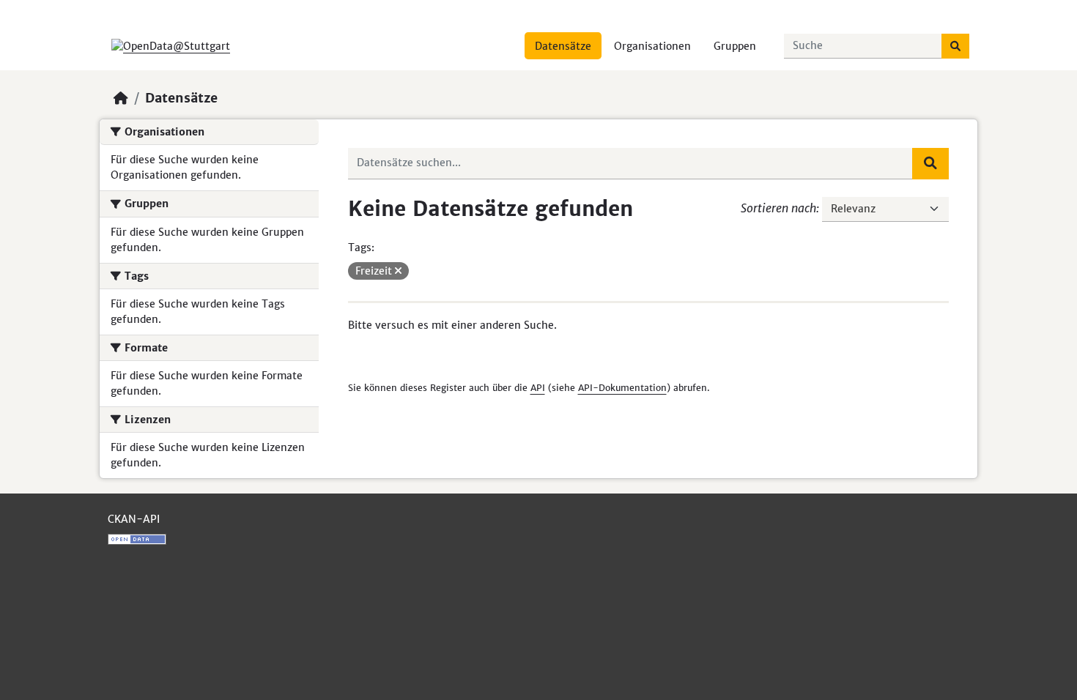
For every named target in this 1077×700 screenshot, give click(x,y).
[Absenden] (955, 46)
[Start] (121, 98)
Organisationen (652, 46)
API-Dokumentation (622, 387)
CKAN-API (134, 519)
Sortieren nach (778, 208)
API (537, 387)
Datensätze (563, 46)
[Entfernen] (398, 271)
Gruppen (735, 46)
